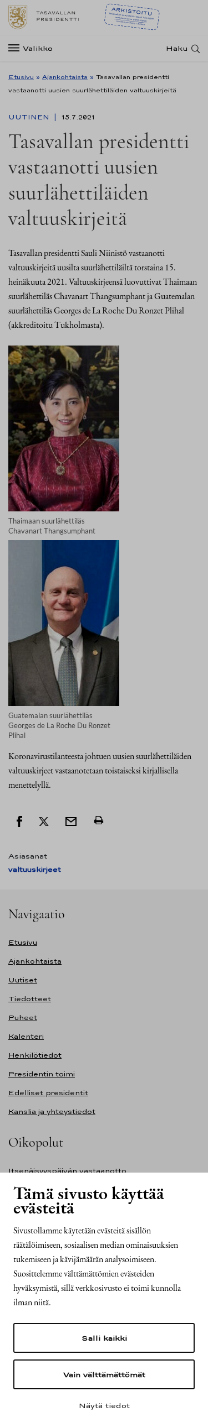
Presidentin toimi (41, 1074)
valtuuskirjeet (34, 869)
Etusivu (21, 77)
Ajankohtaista (65, 77)
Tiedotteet (29, 998)
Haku (177, 48)
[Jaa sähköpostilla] (71, 820)
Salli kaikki (104, 1338)
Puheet (22, 1017)
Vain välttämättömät (104, 1374)
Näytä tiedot (104, 1405)
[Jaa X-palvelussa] (44, 820)
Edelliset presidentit (48, 1092)
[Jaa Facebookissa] (19, 820)
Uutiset (22, 980)
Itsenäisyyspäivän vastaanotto (67, 1170)
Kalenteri (26, 1036)
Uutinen (30, 117)
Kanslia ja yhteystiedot (51, 1111)
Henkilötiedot (35, 1055)
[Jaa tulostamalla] (99, 820)
